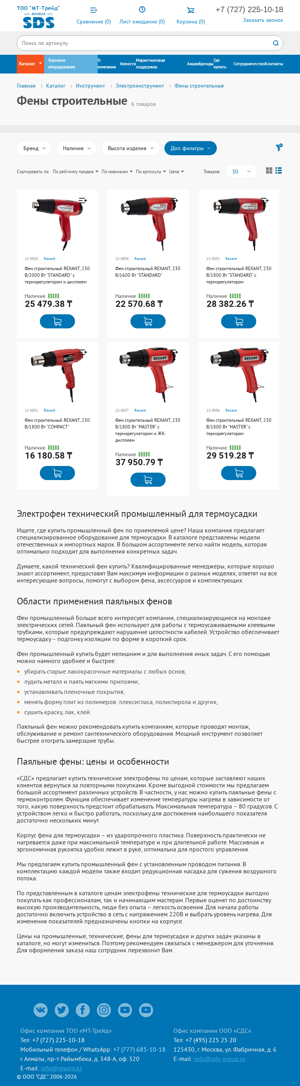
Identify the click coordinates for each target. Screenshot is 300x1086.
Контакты (274, 64)
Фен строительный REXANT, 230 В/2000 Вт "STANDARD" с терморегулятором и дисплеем (57, 275)
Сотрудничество (249, 64)
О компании (107, 64)
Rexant (49, 258)
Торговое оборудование (61, 64)
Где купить (220, 64)
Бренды (206, 64)
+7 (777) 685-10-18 (139, 1049)
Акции (193, 64)
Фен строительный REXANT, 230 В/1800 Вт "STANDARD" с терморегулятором (238, 275)
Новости (128, 64)
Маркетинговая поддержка (150, 64)
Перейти (55, 236)
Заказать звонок (263, 19)
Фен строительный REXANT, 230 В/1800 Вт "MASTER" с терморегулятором (238, 426)
